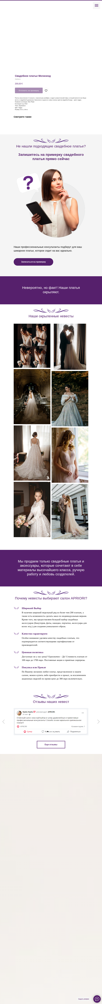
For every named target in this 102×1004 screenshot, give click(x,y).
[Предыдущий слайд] (3, 722)
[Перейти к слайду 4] (54, 731)
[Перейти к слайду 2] (49, 731)
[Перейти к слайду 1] (47, 731)
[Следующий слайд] (98, 722)
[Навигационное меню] (96, 5)
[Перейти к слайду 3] (52, 731)
